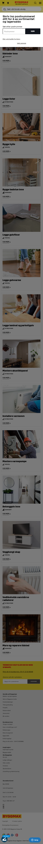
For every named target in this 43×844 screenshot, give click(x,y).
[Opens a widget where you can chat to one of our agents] (35, 840)
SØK (33, 31)
